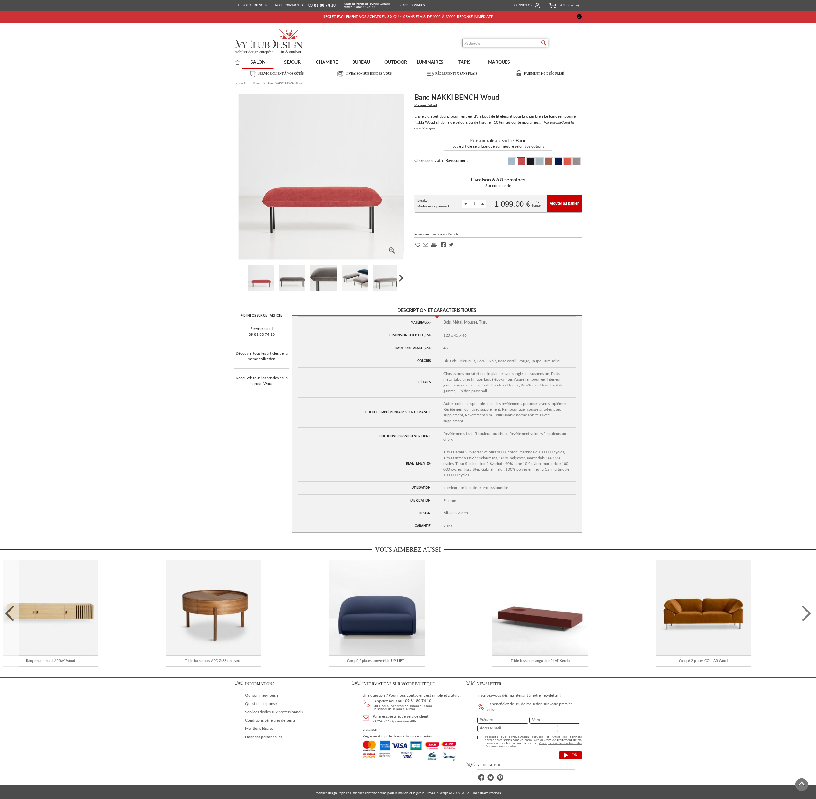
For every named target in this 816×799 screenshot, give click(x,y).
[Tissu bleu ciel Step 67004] (511, 161)
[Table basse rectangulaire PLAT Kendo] (540, 607)
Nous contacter (289, 5)
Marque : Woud (425, 105)
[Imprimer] (434, 247)
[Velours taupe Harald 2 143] (576, 161)
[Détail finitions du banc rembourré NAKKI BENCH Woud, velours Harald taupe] (323, 278)
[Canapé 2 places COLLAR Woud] (703, 607)
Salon (256, 83)
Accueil (240, 83)
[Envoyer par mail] (425, 247)
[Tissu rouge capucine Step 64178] (521, 161)
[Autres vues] (402, 278)
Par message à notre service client (400, 716)
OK (575, 755)
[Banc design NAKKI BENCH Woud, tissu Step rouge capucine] (261, 278)
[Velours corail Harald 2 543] (567, 161)
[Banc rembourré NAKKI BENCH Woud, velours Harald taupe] (292, 278)
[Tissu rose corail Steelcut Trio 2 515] (548, 161)
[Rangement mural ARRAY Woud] (50, 607)
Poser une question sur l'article (436, 234)
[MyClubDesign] (292, 41)
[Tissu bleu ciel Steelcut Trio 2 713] (539, 161)
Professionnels (411, 5)
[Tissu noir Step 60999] (530, 161)
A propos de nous (252, 5)
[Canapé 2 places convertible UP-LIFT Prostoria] (377, 607)
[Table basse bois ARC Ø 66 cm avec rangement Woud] (213, 607)
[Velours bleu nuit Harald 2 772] (558, 161)
